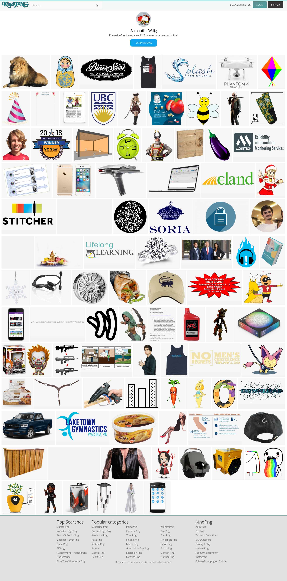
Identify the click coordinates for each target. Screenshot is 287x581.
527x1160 (166, 407)
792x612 (89, 266)
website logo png (67, 531)
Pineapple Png (169, 539)
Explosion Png (134, 552)
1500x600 (193, 303)
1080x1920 (37, 124)
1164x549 (86, 374)
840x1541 (227, 124)
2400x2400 (95, 124)
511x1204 (42, 512)
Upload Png (202, 548)
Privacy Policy (203, 544)
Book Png (166, 548)
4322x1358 (195, 374)
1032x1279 (218, 407)
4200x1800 (240, 159)
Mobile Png (97, 552)
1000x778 (248, 443)
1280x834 (7, 374)
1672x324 (63, 232)
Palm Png (131, 526)
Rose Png (96, 539)
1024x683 (69, 512)
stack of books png (68, 535)
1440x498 (187, 266)
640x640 (222, 87)
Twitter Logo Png (101, 531)
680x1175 (192, 407)
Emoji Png (166, 544)
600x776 (154, 340)
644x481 (247, 374)
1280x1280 (119, 232)
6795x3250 (194, 443)
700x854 (165, 443)
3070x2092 (102, 195)
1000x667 (7, 195)
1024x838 (240, 340)
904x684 (7, 87)
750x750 (153, 124)
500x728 (65, 124)
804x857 (192, 124)
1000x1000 (257, 124)
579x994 (56, 87)
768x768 (7, 232)
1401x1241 (131, 407)
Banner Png (167, 557)
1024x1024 (149, 159)
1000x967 (78, 303)
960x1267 (266, 266)
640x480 (59, 374)
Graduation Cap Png (137, 548)
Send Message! (143, 42)
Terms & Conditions (207, 535)
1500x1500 (97, 512)
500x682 (152, 303)
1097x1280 (185, 478)
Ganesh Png (167, 552)
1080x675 (199, 232)
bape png (62, 544)
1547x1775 (182, 159)
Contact (200, 531)
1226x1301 (92, 340)
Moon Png (132, 544)
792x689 (37, 159)
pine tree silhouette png (71, 561)
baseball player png (68, 539)
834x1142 (158, 478)
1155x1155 (140, 87)
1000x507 (168, 87)
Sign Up (275, 4)
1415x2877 (183, 340)
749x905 (139, 374)
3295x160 (36, 340)
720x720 (256, 232)
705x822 (217, 478)
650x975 (7, 303)
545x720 (7, 124)
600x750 (36, 303)
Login (259, 4)
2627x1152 (86, 87)
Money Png (167, 526)
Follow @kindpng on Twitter (211, 561)
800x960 (7, 159)
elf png (61, 548)
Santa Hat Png (99, 535)
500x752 (263, 87)
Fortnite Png (133, 557)
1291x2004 (212, 340)
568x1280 (123, 512)
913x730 (154, 232)
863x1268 (211, 159)
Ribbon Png (98, 544)
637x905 (120, 159)
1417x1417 (115, 303)
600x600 (7, 407)
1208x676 (62, 443)
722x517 (7, 478)
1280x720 (244, 407)
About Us (201, 526)
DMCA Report (203, 539)
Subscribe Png (99, 526)
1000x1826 (8, 340)
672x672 (124, 124)
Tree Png (131, 535)
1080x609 (207, 195)
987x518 (152, 195)
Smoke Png (132, 539)
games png (63, 526)
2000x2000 (142, 266)
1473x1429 (8, 512)
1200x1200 (40, 407)
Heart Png (97, 557)
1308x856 (107, 478)
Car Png (165, 531)
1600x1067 (41, 266)
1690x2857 (151, 512)
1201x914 (89, 407)
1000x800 (116, 443)
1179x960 (59, 195)
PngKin (95, 548)
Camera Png (133, 531)
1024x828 (250, 478)
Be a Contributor (240, 4)
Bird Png (166, 535)
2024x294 (54, 478)
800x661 (248, 303)
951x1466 (239, 266)
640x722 (261, 195)
